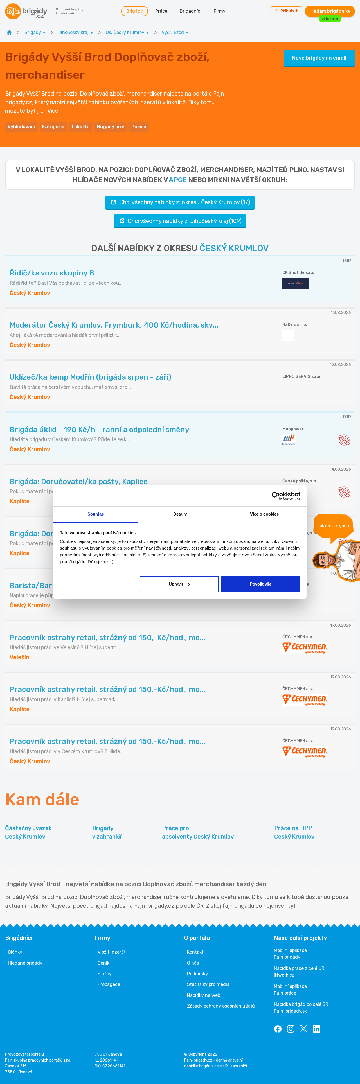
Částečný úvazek (28, 832)
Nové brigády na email (319, 58)
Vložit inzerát (112, 952)
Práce (161, 11)
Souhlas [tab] (95, 514)
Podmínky (197, 973)
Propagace (109, 984)
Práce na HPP (294, 832)
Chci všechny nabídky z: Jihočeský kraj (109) (185, 221)
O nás (193, 963)
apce (178, 180)
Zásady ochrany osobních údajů (221, 1006)
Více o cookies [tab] (264, 514)
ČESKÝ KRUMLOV (234, 248)
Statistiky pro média (208, 984)
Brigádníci (190, 11)
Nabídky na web (203, 995)
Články (15, 952)
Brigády (134, 11)
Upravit (176, 584)
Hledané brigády (25, 963)
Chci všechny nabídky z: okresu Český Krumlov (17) (184, 202)
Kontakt (195, 952)
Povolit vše (260, 584)
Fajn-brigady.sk (290, 1011)
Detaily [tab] (180, 514)
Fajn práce (285, 993)
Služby (105, 973)
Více (52, 110)
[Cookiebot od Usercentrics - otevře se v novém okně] (275, 496)
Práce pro (198, 832)
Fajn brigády (287, 957)
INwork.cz (284, 975)
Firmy (220, 11)
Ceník (103, 963)
